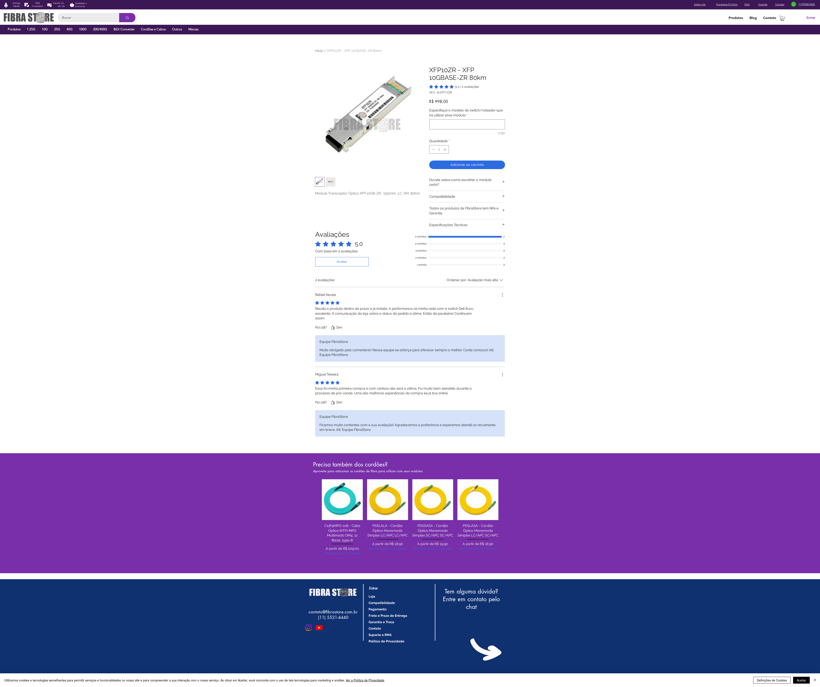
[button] (782, 18)
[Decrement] (433, 149)
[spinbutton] (439, 149)
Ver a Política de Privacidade (365, 680)
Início (319, 51)
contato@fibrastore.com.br (333, 612)
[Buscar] (127, 17)
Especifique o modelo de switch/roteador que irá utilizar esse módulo (466, 112)
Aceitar (801, 680)
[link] (454, 87)
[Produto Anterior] (315, 499)
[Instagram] (309, 627)
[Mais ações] (502, 294)
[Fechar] (814, 680)
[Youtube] (319, 627)
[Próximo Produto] (504, 499)
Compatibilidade (382, 603)
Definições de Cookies (772, 680)
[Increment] (445, 149)
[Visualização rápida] (342, 499)
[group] (410, 523)
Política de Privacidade (386, 641)
